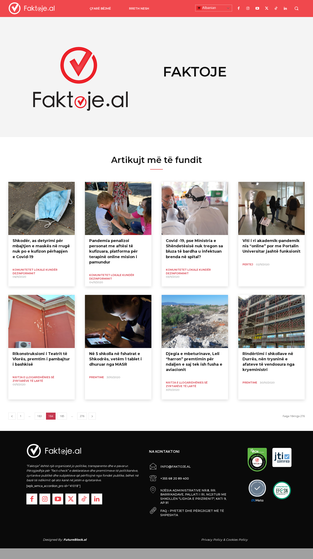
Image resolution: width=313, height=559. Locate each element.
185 (62, 416)
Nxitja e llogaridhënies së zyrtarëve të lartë (33, 379)
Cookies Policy (237, 540)
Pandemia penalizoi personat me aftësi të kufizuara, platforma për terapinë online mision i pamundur (113, 251)
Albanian (209, 8)
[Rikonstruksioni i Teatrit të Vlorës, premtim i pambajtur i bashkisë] (41, 321)
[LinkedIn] (285, 8)
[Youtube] (257, 8)
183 (39, 416)
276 (82, 416)
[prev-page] (12, 416)
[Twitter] (266, 8)
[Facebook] (238, 8)
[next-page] (92, 416)
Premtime (96, 377)
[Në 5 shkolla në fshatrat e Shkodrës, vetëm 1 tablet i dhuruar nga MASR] (118, 321)
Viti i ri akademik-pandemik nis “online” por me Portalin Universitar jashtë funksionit (271, 246)
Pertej (248, 264)
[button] (296, 8)
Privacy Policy (211, 540)
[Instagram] (247, 8)
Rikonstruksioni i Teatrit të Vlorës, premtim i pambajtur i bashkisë (41, 359)
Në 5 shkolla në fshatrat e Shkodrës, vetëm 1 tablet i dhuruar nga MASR (115, 359)
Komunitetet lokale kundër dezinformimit (35, 271)
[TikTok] (276, 8)
